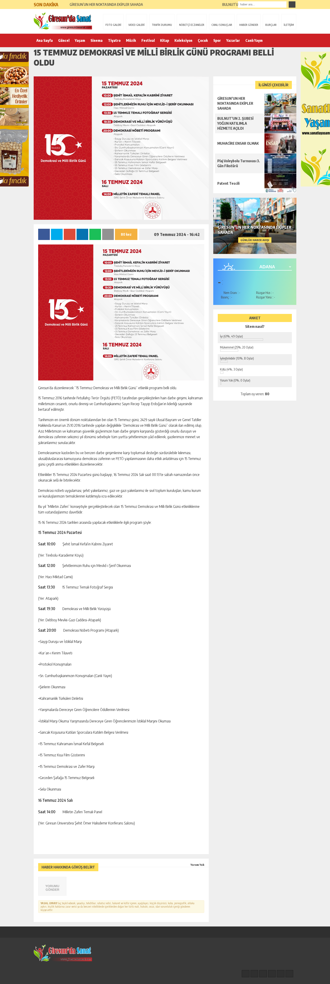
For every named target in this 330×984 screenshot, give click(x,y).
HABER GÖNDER (248, 25)
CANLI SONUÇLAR (221, 25)
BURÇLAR (271, 25)
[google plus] (272, 973)
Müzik (131, 40)
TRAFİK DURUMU (162, 25)
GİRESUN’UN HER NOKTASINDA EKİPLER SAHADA (106, 4)
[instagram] (254, 973)
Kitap (164, 40)
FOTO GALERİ (113, 25)
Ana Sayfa (44, 40)
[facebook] (245, 973)
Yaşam (80, 40)
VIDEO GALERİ (136, 25)
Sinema (96, 40)
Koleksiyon (183, 40)
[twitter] (263, 973)
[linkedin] (280, 973)
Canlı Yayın (254, 40)
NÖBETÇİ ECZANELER (191, 25)
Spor (217, 40)
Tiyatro (114, 40)
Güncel (63, 40)
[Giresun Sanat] (63, 20)
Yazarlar (233, 40)
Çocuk (203, 40)
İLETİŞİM (289, 25)
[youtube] (289, 973)
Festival (148, 40)
